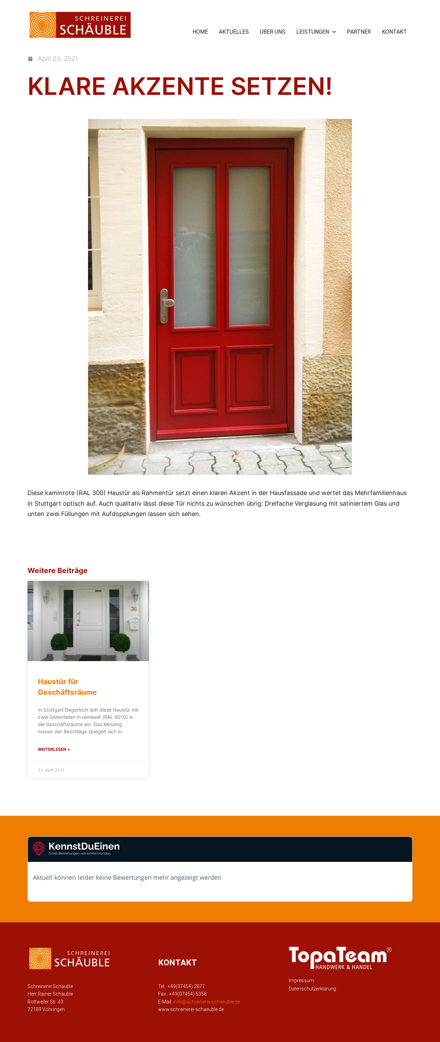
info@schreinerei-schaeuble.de (206, 1002)
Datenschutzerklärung (312, 988)
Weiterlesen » (54, 749)
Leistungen (312, 32)
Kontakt (394, 32)
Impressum (301, 980)
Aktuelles (234, 32)
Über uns (272, 32)
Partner (359, 32)
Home (200, 32)
